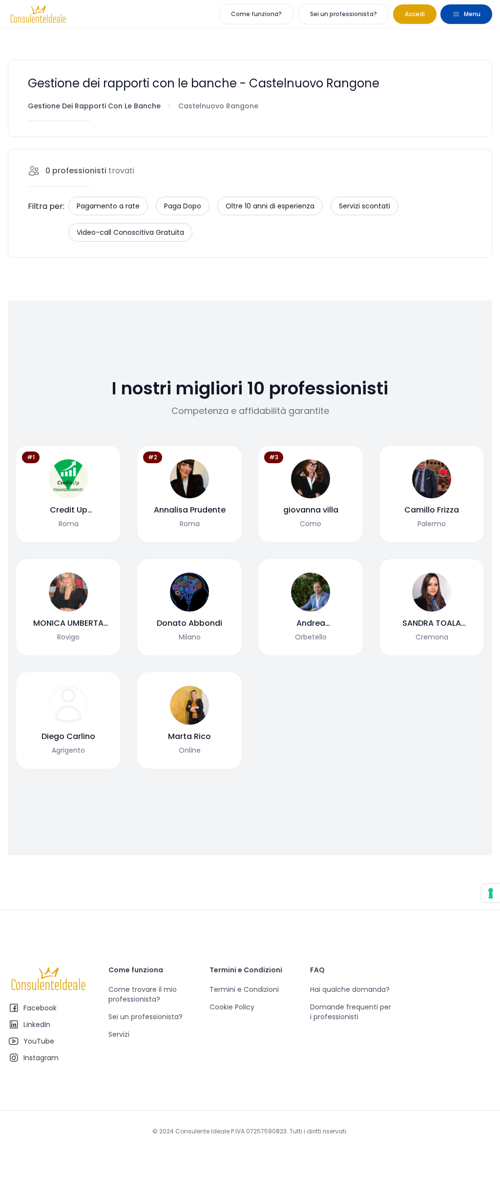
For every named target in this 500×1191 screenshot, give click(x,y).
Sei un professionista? (343, 14)
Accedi (415, 14)
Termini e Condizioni (244, 989)
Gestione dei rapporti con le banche (94, 106)
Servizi (118, 1034)
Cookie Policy (231, 1007)
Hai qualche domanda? (350, 989)
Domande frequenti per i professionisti (350, 1012)
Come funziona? (256, 14)
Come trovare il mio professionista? (142, 994)
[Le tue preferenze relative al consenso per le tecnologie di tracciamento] (490, 893)
